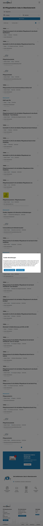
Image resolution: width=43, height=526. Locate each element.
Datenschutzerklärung (7, 267)
